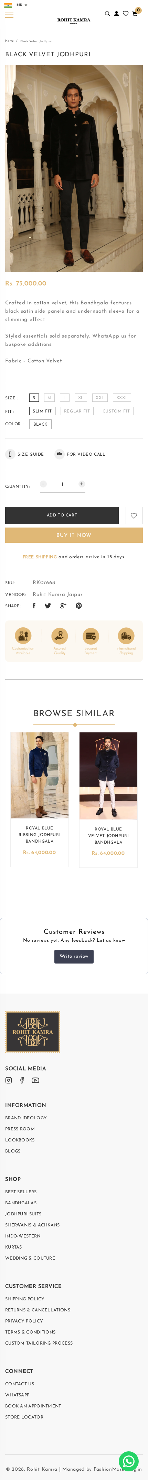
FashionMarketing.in (118, 1469)
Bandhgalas (20, 1203)
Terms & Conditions (30, 1332)
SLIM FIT (42, 411)
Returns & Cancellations (37, 1310)
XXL (100, 398)
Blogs (13, 1151)
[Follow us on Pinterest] (79, 606)
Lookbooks (20, 1140)
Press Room (20, 1129)
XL (81, 398)
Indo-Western (23, 1236)
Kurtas (13, 1247)
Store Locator (24, 1417)
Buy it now (74, 535)
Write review (74, 956)
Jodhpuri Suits (23, 1214)
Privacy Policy (24, 1321)
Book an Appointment (33, 1406)
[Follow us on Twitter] (48, 606)
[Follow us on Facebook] (34, 606)
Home (9, 40)
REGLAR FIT (77, 411)
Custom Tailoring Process (39, 1343)
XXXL (122, 398)
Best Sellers (21, 1192)
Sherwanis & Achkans (32, 1225)
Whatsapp (17, 1395)
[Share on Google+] (63, 606)
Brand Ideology (26, 1118)
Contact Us (19, 1384)
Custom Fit (116, 411)
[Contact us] (129, 1461)
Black (40, 425)
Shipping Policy (25, 1299)
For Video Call (86, 455)
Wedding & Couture (30, 1258)
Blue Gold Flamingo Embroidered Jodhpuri (69, 838)
